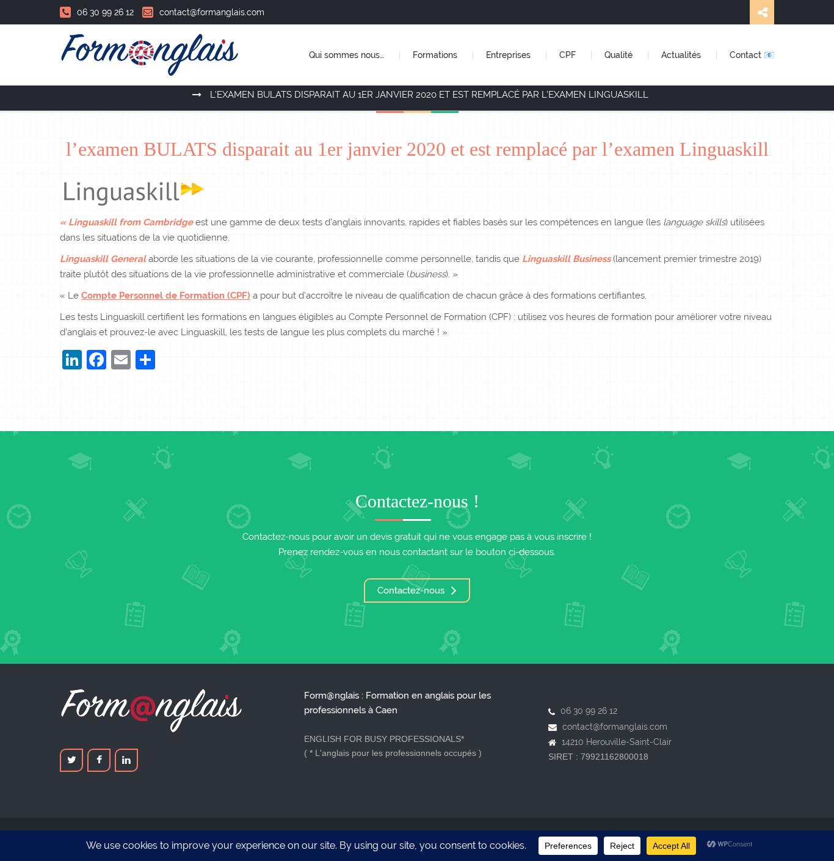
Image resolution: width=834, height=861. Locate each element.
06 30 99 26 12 (105, 12)
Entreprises (509, 55)
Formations (436, 55)
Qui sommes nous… (347, 55)
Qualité (619, 55)
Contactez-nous (412, 590)
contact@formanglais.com (211, 12)
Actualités (682, 55)
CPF (568, 55)
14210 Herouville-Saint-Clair (617, 742)
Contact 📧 (752, 55)
